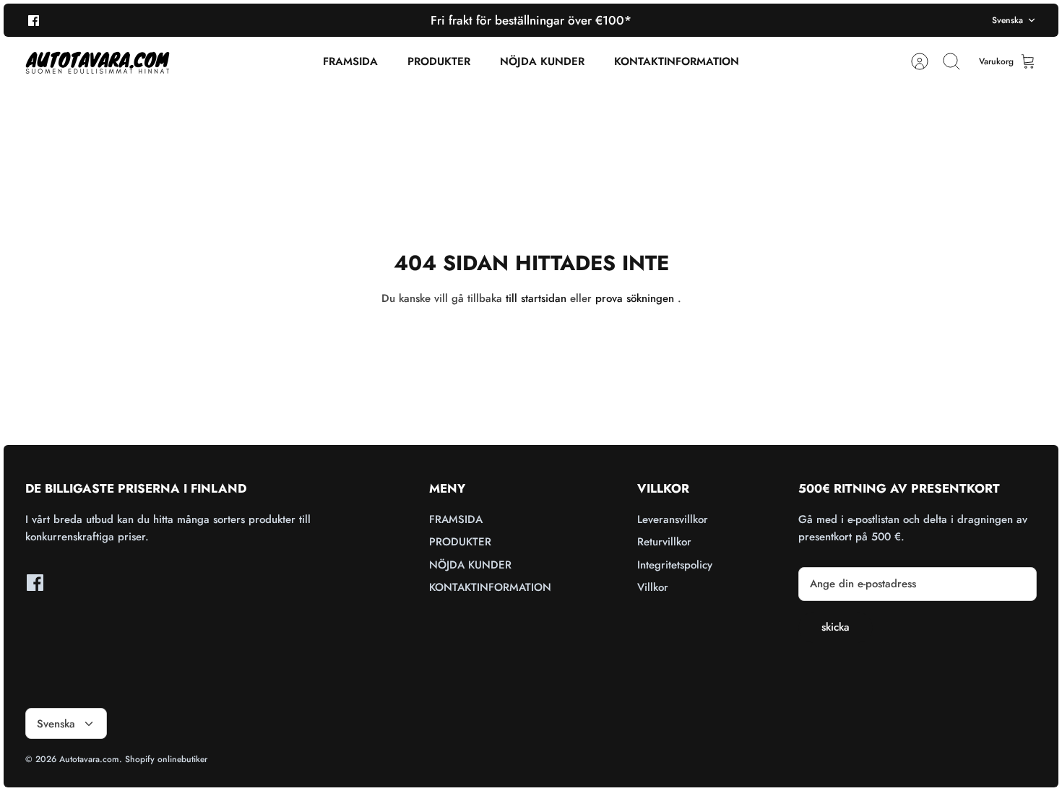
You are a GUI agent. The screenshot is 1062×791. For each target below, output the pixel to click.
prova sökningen (634, 298)
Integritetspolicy (674, 565)
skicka (835, 627)
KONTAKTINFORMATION (676, 61)
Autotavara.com (89, 759)
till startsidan (536, 298)
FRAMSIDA (350, 61)
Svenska (1007, 20)
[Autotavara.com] (97, 62)
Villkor (652, 587)
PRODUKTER (438, 61)
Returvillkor (664, 542)
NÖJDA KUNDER (542, 61)
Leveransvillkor (672, 519)
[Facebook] (34, 20)
